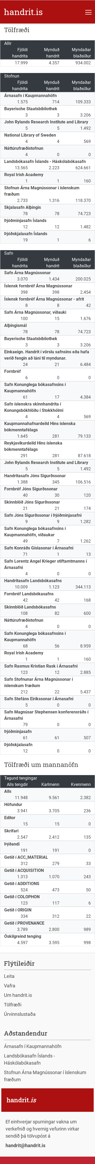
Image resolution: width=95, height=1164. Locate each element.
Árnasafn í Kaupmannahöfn (32, 1046)
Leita (9, 976)
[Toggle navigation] (88, 12)
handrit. (23, 11)
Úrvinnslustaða (20, 1014)
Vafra (9, 985)
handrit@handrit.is (25, 1145)
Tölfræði (12, 1004)
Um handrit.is (18, 995)
